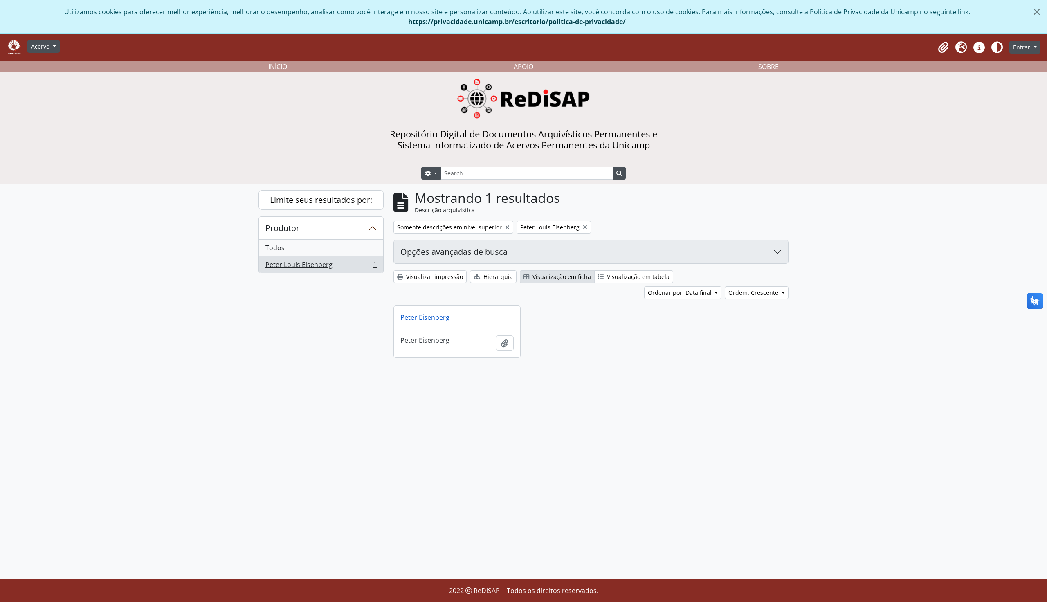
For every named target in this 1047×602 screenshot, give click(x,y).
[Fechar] (1037, 11)
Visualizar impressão (433, 277)
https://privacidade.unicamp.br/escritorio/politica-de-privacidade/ (517, 21)
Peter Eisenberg (424, 317)
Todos (275, 247)
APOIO (523, 66)
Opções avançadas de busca (454, 251)
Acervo (41, 46)
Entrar (1022, 47)
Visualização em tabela (637, 277)
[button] (943, 47)
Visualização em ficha (561, 277)
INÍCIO (277, 66)
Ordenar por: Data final (680, 293)
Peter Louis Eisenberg (321, 266)
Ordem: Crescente (754, 293)
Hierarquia (497, 277)
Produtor (282, 228)
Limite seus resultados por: (321, 199)
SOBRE (768, 66)
